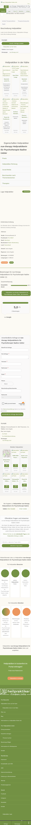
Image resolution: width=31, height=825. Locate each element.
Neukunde (4, 394)
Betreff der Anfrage (6, 347)
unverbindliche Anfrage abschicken (12, 414)
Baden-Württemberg (13, 242)
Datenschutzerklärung (8, 409)
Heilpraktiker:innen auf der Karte (9, 703)
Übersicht (3, 11)
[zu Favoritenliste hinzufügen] (2, 14)
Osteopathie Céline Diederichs (6, 480)
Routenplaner (27, 191)
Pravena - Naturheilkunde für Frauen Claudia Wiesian (24, 117)
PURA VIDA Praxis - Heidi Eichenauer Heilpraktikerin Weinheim (15, 457)
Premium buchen (6, 738)
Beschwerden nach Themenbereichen (9, 177)
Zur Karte (4, 433)
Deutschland (7, 245)
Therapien (5, 183)
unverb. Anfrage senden (16, 43)
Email (3, 374)
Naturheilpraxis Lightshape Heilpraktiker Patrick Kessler (24, 80)
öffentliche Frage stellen (16, 545)
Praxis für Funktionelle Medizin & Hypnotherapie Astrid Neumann (6, 118)
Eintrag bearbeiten (5, 729)
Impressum (4, 759)
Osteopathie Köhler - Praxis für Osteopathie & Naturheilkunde (15, 480)
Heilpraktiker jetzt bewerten (16, 293)
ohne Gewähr (11, 509)
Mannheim (7, 240)
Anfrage (28, 11)
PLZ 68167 (11, 237)
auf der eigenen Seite (16, 621)
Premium (27, 64)
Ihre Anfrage (4, 354)
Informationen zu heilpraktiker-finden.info (11, 720)
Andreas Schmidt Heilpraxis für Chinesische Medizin (15, 113)
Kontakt (11, 262)
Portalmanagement (6, 784)
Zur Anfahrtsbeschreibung (8, 436)
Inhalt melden (23, 509)
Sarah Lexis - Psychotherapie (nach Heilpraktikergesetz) (24, 457)
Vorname (3, 361)
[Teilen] (25, 823)
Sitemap (3, 780)
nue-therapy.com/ (14, 52)
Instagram (3, 798)
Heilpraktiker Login (7, 814)
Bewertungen (22, 11)
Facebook (3, 793)
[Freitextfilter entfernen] (23, 2)
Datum (3, 380)
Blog (2, 716)
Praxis (4, 158)
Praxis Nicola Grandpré (24, 480)
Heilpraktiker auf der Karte (9, 46)
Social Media (6, 170)
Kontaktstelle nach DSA (7, 763)
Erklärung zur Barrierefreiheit (8, 776)
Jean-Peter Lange (15, 76)
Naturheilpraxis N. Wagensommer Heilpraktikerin (6, 80)
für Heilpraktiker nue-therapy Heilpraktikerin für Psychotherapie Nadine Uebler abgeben (5, 588)
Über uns (3, 712)
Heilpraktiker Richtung (9, 164)
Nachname (4, 368)
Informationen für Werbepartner (9, 746)
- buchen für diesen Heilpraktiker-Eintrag (26, 622)
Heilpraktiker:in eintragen (16, 678)
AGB (2, 768)
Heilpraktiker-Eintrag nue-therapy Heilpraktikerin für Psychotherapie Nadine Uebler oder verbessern (6, 627)
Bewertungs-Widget (6, 742)
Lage (9, 11)
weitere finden (15, 582)
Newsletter (3, 802)
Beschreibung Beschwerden (9, 388)
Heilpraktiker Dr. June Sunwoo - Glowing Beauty (6, 461)
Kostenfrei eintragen (6, 733)
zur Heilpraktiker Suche (1, 6)
